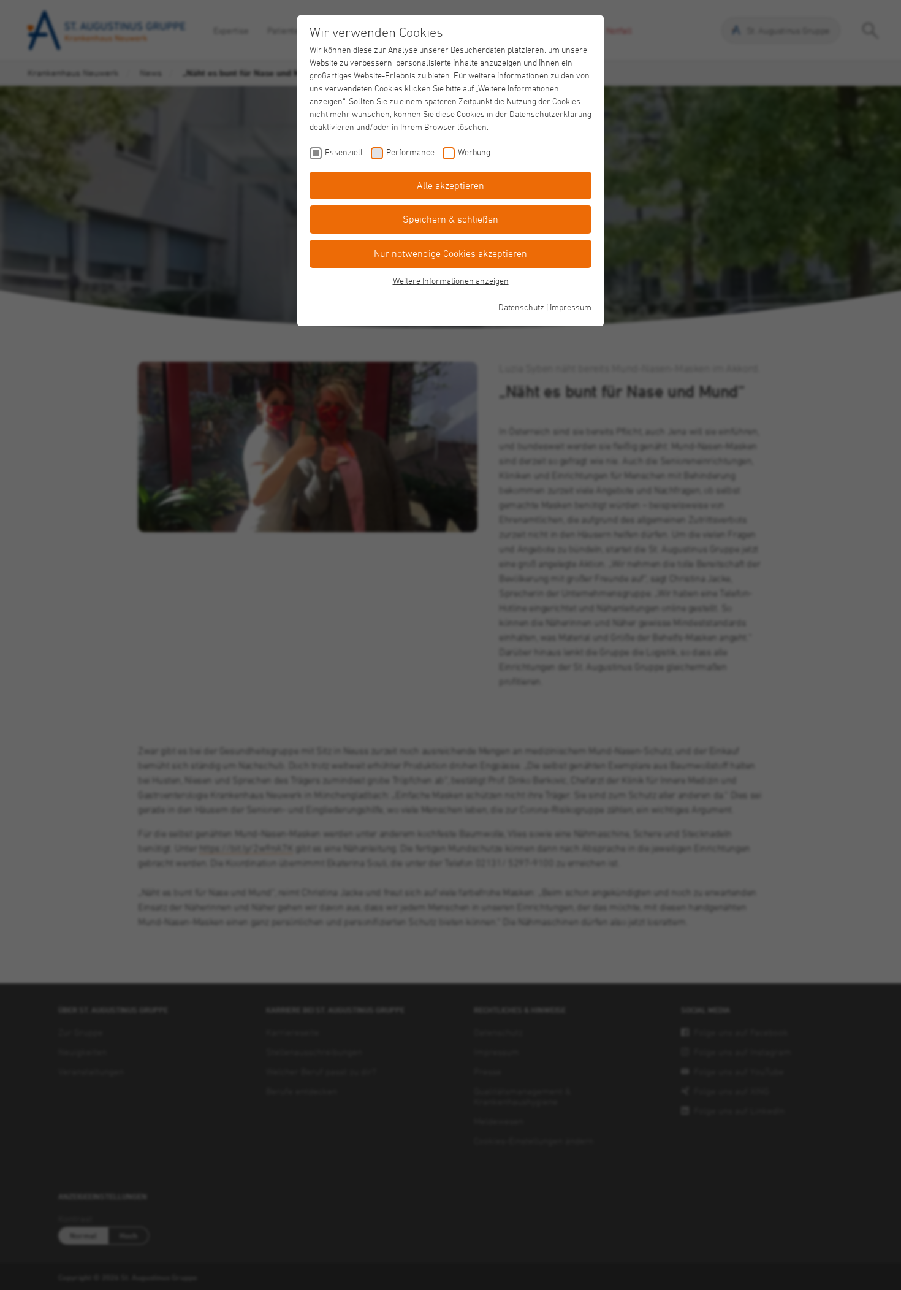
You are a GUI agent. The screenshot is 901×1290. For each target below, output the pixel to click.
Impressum (570, 307)
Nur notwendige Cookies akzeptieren (450, 253)
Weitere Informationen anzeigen (451, 280)
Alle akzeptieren (450, 185)
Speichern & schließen (450, 218)
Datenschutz (521, 307)
